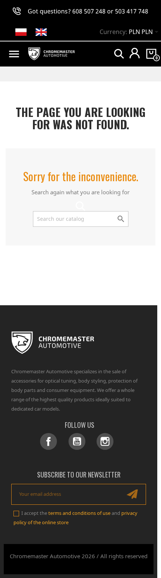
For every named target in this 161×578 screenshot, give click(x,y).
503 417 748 (131, 11)
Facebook (48, 441)
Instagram (105, 441)
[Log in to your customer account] (135, 53)
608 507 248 (89, 11)
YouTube (77, 441)
